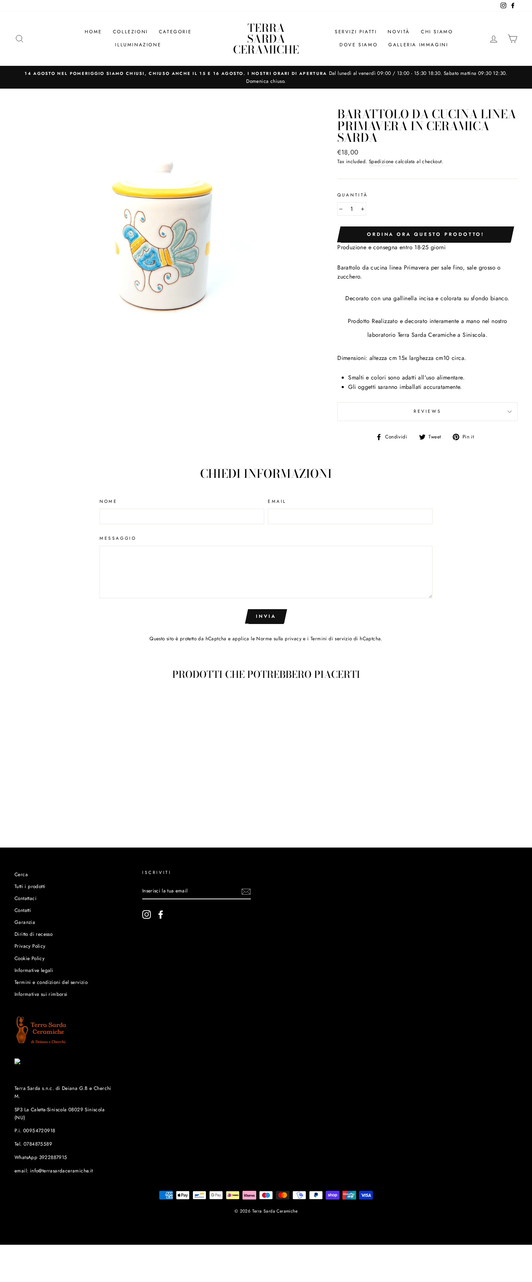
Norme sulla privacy (278, 638)
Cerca (21, 874)
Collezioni (130, 31)
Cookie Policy (29, 958)
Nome (108, 501)
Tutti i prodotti (29, 886)
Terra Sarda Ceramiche (266, 39)
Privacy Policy (30, 946)
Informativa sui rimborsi (41, 994)
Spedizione (381, 161)
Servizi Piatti (356, 31)
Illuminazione (138, 44)
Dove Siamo (358, 44)
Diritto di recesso (33, 934)
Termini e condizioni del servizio (51, 982)
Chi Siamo (437, 31)
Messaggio (118, 538)
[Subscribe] (246, 891)
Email (277, 501)
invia (266, 616)
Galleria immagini (418, 44)
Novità (399, 31)
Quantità (352, 195)
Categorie (175, 31)
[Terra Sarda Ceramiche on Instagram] (146, 914)
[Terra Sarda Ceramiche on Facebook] (160, 914)
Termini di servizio (331, 638)
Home (93, 31)
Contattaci (25, 898)
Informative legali (33, 970)
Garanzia (24, 922)
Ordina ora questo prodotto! (425, 234)
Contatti (22, 910)
